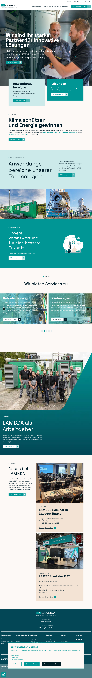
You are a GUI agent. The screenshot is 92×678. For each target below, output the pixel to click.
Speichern (16, 664)
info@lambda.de (46, 628)
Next (88, 308)
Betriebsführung (10, 319)
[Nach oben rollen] (88, 674)
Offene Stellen (64, 641)
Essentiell (15, 655)
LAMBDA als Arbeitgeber (67, 639)
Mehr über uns (15, 139)
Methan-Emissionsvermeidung (36, 641)
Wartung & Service (51, 639)
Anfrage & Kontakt (79, 6)
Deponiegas (19, 639)
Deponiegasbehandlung (37, 639)
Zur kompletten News (46, 528)
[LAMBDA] (9, 6)
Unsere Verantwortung (7, 641)
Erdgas (18, 641)
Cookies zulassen (32, 664)
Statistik (15, 658)
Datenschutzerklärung (51, 664)
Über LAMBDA (5, 639)
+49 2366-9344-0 (47, 625)
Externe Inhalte (17, 660)
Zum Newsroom (15, 494)
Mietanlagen (57, 319)
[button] (81, 2)
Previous (4, 308)
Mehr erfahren (20, 101)
